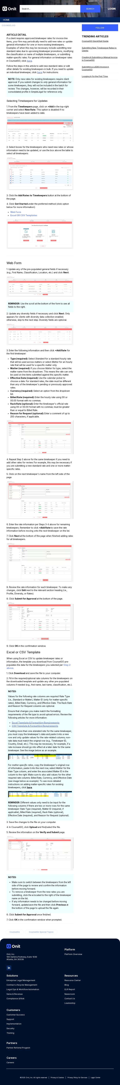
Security (10, 1028)
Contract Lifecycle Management (22, 985)
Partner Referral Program (18, 1048)
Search (90, 8)
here (29, 61)
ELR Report (70, 989)
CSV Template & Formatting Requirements (35, 726)
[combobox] (60, 8)
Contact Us (70, 998)
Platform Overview (73, 954)
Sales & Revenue (15, 994)
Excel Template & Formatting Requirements (35, 722)
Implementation (14, 1024)
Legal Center (95, 1077)
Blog (67, 985)
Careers (10, 1062)
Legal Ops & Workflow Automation (23, 989)
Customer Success (16, 1015)
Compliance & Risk (15, 998)
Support (10, 1019)
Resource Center (73, 980)
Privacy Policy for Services (77, 1077)
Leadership (70, 1003)
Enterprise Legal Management (21, 980)
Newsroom (70, 994)
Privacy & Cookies (57, 1077)
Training (10, 1033)
